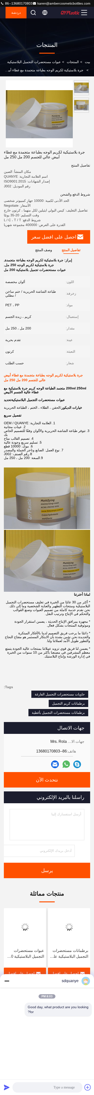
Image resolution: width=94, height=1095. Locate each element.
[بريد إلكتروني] (55, 764)
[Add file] (87, 1087)
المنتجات (73, 62)
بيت (87, 62)
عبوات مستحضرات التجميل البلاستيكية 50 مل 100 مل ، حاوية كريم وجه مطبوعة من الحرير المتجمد (26, 954)
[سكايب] (77, 764)
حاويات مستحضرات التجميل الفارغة (60, 694)
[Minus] (7, 981)
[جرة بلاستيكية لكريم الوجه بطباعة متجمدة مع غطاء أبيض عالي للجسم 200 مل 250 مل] (39, 113)
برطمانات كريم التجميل (68, 703)
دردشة (16, 13)
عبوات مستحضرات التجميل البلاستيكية (34, 62)
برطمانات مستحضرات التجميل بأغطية (58, 713)
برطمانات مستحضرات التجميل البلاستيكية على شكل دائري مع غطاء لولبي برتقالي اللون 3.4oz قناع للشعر (69, 954)
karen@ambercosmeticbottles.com (63, 3)
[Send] (7, 1087)
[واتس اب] (66, 764)
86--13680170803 (18, 3)
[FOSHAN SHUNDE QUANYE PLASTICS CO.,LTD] (70, 12)
